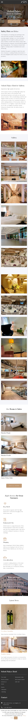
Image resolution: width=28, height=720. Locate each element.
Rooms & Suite (4, 679)
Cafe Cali (17, 681)
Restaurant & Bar (19, 677)
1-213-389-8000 (8, 707)
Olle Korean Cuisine (20, 679)
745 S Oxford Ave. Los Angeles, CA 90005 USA (12, 703)
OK (16, 718)
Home (2, 684)
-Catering (3, 691)
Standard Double (6, 455)
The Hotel (3, 677)
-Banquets (3, 689)
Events (2, 687)
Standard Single (5, 433)
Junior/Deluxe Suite (7, 478)
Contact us (3, 681)
